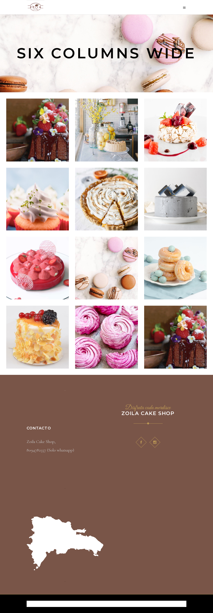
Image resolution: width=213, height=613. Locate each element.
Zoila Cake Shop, (41, 441)
